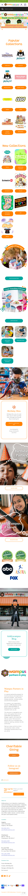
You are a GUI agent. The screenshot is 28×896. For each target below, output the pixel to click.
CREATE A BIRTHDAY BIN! (14, 424)
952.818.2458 (5, 841)
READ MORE (14, 649)
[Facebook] (2, 876)
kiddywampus (13, 892)
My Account (4, 870)
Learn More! (14, 432)
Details (14, 755)
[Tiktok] (9, 876)
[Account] (21, 4)
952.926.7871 (5, 828)
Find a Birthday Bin (6, 863)
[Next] (26, 29)
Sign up (18, 794)
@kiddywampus (14, 773)
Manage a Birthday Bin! (14, 431)
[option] (14, 20)
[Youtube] (5, 876)
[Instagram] (7, 876)
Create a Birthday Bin (7, 866)
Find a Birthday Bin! (14, 429)
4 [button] (16, 29)
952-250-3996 (5, 853)
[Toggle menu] (2, 4)
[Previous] (2, 29)
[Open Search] (2, 9)
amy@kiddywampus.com (8, 830)
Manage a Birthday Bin (7, 868)
